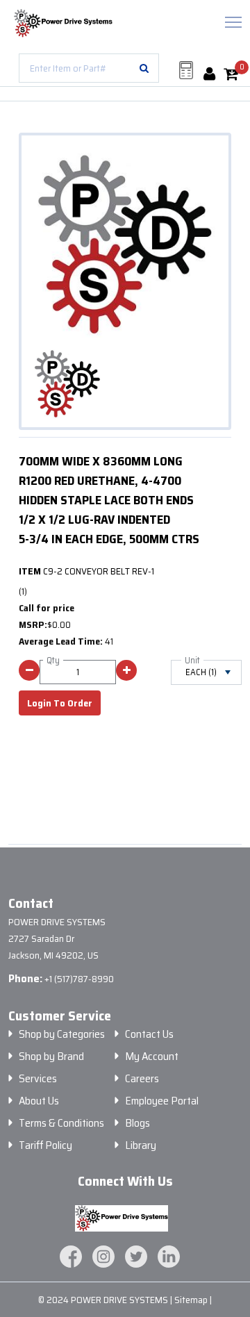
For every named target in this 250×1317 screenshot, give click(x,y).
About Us (39, 1101)
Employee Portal (162, 1101)
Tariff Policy (45, 1145)
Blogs (137, 1123)
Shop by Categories (62, 1034)
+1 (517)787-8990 (79, 978)
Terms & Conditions (61, 1123)
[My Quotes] (186, 70)
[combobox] (89, 68)
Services (38, 1078)
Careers (142, 1078)
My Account (151, 1056)
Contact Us (149, 1034)
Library (140, 1145)
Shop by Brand (51, 1056)
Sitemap (192, 1299)
